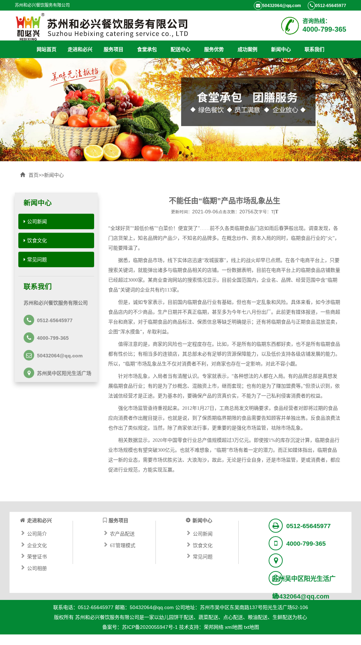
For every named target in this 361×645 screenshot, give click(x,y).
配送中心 (180, 49)
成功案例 (247, 49)
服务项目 (113, 49)
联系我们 (314, 49)
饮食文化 (37, 240)
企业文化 (37, 544)
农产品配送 (122, 533)
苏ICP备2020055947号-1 (150, 627)
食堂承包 (147, 49)
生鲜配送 (282, 617)
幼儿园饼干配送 (176, 617)
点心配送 (233, 617)
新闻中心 (281, 49)
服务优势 (214, 49)
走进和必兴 (80, 49)
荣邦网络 (214, 627)
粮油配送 (258, 617)
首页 (33, 175)
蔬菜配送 (208, 617)
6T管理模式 (122, 544)
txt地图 (251, 627)
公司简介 (37, 533)
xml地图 (234, 627)
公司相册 (37, 567)
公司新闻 (37, 221)
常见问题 (37, 259)
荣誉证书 (37, 556)
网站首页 (46, 49)
